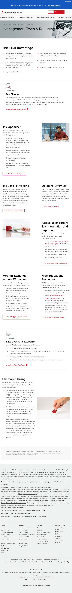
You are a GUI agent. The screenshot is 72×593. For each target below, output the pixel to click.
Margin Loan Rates (17, 498)
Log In (51, 12)
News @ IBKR (41, 537)
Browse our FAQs (24, 537)
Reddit (59, 538)
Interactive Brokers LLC (36, 570)
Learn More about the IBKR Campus (53, 317)
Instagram (60, 534)
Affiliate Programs (42, 543)
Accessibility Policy (16, 559)
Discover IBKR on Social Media (62, 528)
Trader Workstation (6, 546)
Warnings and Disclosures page (27, 494)
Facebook (60, 532)
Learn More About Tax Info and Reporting (55, 263)
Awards (39, 528)
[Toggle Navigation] (68, 12)
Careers (39, 530)
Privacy (60, 562)
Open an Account (6, 530)
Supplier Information (25, 546)
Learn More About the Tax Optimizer (14, 174)
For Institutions (23, 532)
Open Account (59, 12)
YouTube (59, 543)
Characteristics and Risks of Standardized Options (15, 489)
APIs (2, 552)
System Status (23, 539)
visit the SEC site (40, 510)
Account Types (5, 534)
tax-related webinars (56, 295)
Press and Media (42, 539)
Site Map (66, 562)
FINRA (16, 572)
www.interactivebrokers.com (39, 579)
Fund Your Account (24, 528)
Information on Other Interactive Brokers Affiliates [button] (36, 585)
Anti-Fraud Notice (29, 559)
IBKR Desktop (5, 548)
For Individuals (23, 530)
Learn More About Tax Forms (15, 365)
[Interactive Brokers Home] (12, 12)
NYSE (11, 572)
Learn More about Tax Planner (16, 109)
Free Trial (4, 537)
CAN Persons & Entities (25, 17)
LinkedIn (59, 536)
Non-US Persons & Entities (46, 17)
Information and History (44, 532)
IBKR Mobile (4, 550)
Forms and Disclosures (49, 562)
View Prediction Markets (54, 5)
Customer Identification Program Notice (47, 559)
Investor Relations (42, 534)
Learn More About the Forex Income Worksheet (16, 317)
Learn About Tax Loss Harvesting (13, 211)
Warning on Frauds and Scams (31, 562)
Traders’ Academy (51, 298)
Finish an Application (7, 532)
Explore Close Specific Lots (51, 206)
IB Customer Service (16, 491)
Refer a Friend (5, 539)
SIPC (20, 572)
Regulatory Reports (42, 541)
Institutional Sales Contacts (27, 534)
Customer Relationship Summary (11, 562)
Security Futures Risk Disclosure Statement (13, 503)
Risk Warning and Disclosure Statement (12, 507)
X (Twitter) (60, 541)
